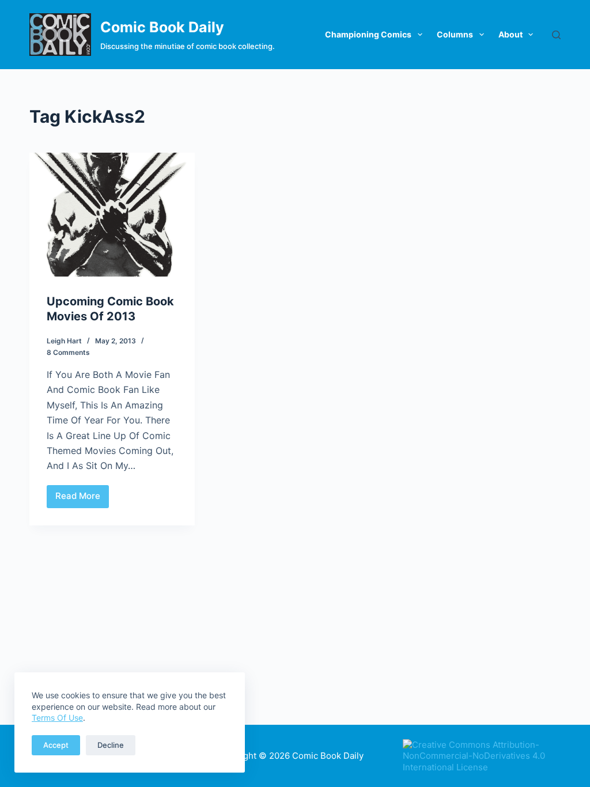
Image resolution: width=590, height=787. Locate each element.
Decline (110, 745)
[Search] (556, 35)
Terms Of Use (57, 717)
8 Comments (68, 352)
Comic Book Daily (162, 27)
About (510, 34)
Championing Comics (368, 34)
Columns (455, 34)
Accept (56, 745)
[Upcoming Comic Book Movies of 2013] (112, 215)
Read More (82, 499)
